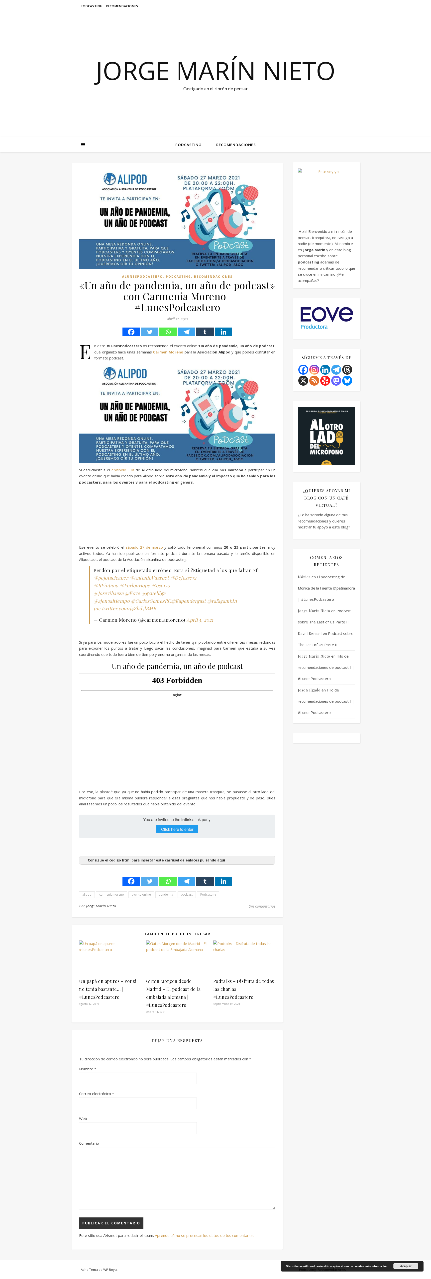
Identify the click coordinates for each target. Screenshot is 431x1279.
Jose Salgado (309, 690)
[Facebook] (131, 332)
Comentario (89, 1143)
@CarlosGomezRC (151, 600)
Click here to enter (177, 829)
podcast (187, 894)
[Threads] (347, 370)
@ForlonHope (134, 585)
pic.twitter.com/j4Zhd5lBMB (125, 608)
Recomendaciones (122, 6)
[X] (303, 381)
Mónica (304, 577)
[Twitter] (149, 332)
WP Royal (110, 1269)
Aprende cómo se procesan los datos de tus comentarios (204, 1235)
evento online (141, 894)
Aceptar (406, 1266)
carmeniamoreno (111, 894)
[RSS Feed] (314, 381)
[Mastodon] (336, 381)
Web (83, 1118)
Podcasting (92, 6)
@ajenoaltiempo (111, 600)
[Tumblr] (205, 332)
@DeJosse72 (183, 577)
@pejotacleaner (111, 577)
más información (376, 1266)
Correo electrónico (96, 1093)
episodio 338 (122, 469)
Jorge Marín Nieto (215, 70)
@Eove (132, 593)
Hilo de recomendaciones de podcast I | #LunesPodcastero (326, 667)
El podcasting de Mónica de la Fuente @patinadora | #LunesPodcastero (326, 588)
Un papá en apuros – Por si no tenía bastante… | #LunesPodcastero (107, 989)
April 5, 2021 (200, 619)
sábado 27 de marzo (144, 547)
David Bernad (310, 633)
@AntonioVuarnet (149, 577)
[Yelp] (325, 381)
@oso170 (160, 585)
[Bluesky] (347, 381)
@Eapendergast (188, 600)
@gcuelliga (153, 593)
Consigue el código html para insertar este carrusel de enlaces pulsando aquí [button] (156, 860)
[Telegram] (186, 332)
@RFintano (106, 585)
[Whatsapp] (168, 332)
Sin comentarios (262, 906)
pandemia (166, 894)
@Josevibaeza (108, 593)
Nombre (87, 1068)
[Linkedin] (223, 332)
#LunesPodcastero (142, 276)
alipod (87, 894)
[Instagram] (314, 370)
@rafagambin (222, 600)
